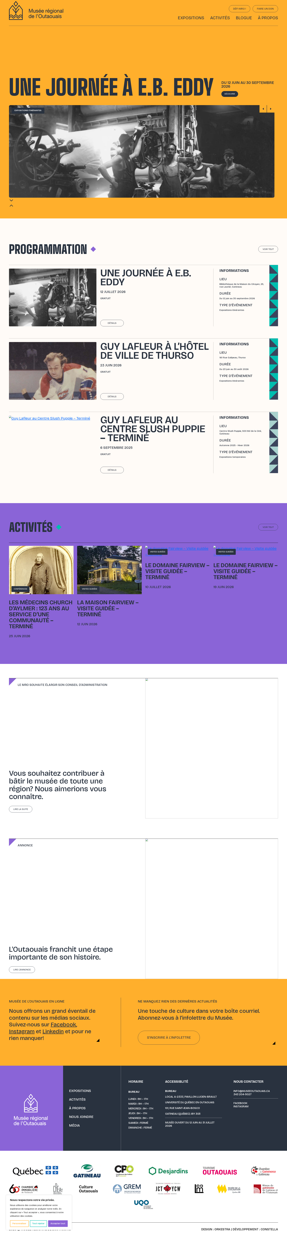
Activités (220, 18)
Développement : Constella (255, 1229)
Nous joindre (81, 1117)
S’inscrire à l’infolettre (169, 1037)
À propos (268, 18)
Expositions (191, 18)
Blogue (244, 18)
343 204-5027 (242, 1094)
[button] (141, 200)
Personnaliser (19, 1223)
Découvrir (230, 94)
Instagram (22, 1031)
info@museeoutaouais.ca (251, 1091)
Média (74, 1125)
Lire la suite (20, 809)
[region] (39, 1212)
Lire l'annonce (22, 969)
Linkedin (53, 1031)
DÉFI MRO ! (239, 8)
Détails (112, 323)
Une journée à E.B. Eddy (111, 87)
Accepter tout (58, 1223)
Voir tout (268, 249)
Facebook (63, 1024)
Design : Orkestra (215, 1229)
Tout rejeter (38, 1223)
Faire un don (265, 8)
